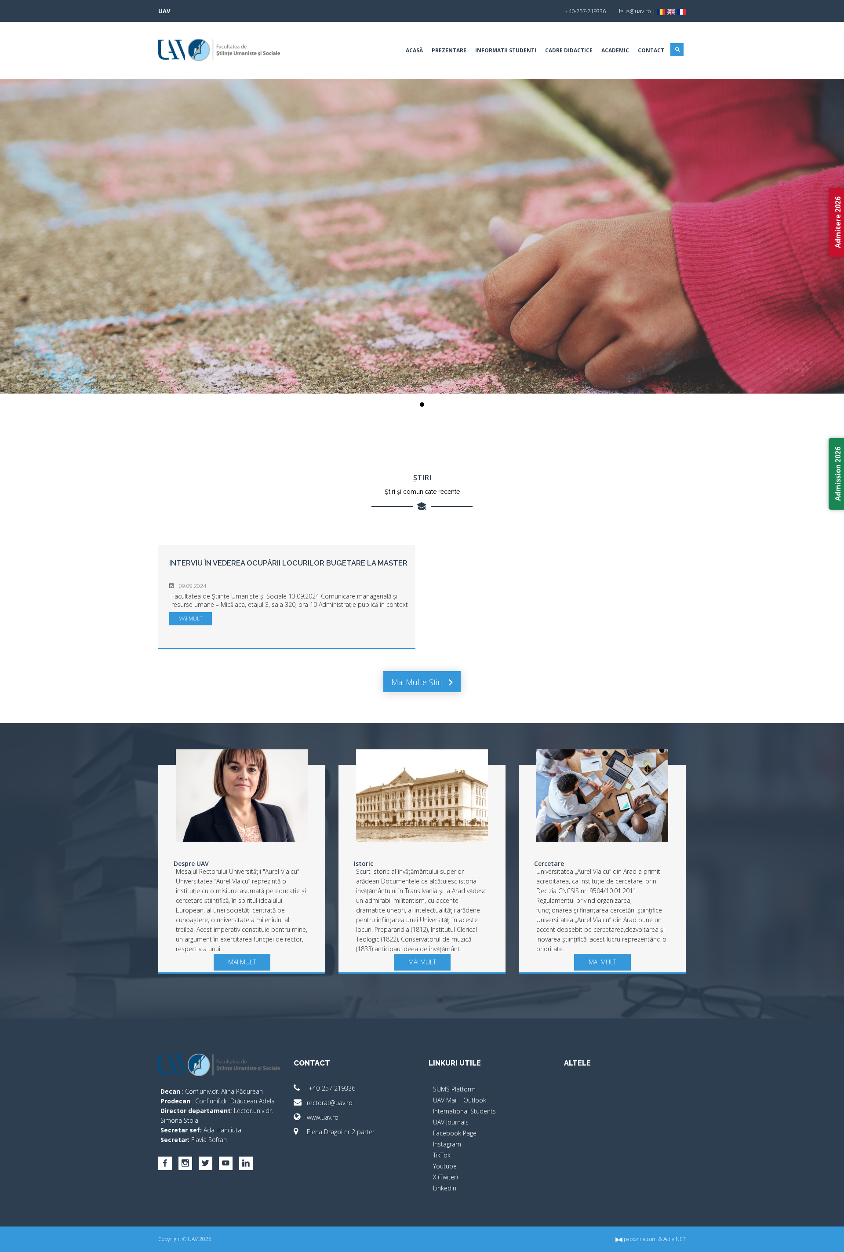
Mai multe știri (417, 682)
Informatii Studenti (505, 50)
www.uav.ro (322, 1117)
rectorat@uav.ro (330, 1103)
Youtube (445, 1166)
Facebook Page (455, 1133)
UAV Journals (451, 1122)
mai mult (190, 618)
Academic (615, 50)
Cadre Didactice (569, 50)
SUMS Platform (454, 1089)
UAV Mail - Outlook (459, 1100)
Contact (651, 50)
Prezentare (449, 50)
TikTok (442, 1155)
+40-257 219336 (331, 1088)
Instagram (447, 1144)
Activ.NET (674, 1239)
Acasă (414, 50)
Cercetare (549, 863)
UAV (164, 11)
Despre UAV (191, 863)
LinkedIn (444, 1188)
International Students (464, 1111)
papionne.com (639, 1239)
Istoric (363, 863)
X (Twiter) (445, 1177)
